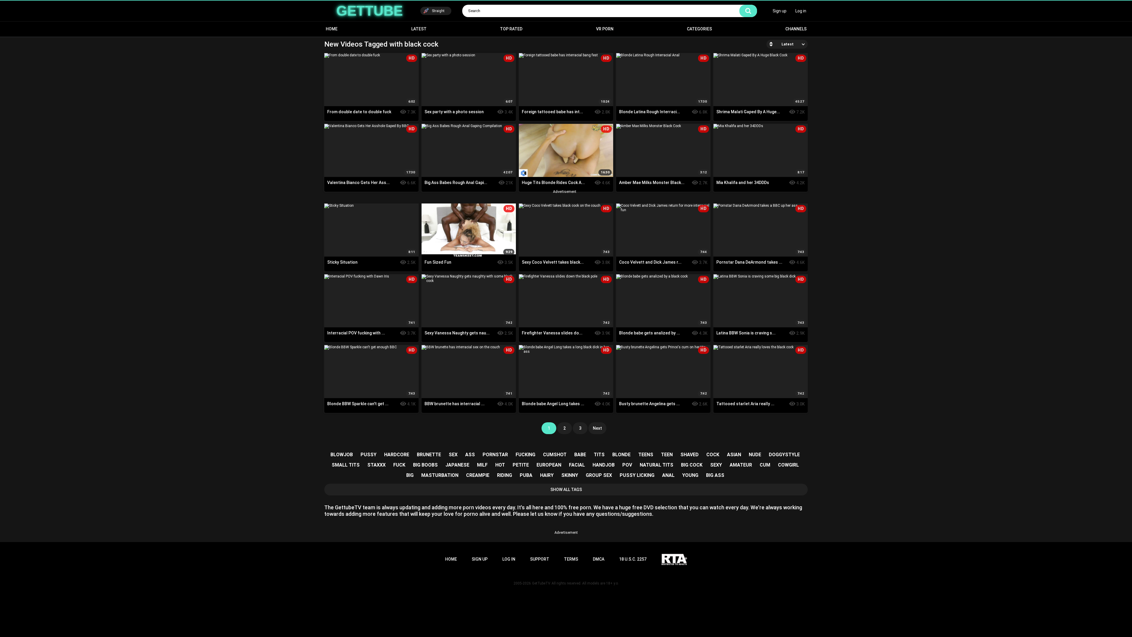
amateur (741, 465)
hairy (547, 475)
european (549, 465)
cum (765, 465)
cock (712, 454)
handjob (604, 465)
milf (482, 465)
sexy (716, 465)
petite (521, 465)
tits (599, 454)
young (690, 475)
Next (597, 428)
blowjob (341, 454)
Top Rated (511, 29)
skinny (569, 475)
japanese (457, 465)
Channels (796, 29)
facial (577, 465)
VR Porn (604, 29)
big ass (715, 475)
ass (470, 454)
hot (500, 465)
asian (734, 454)
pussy (368, 454)
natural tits (656, 465)
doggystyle (784, 454)
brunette (429, 454)
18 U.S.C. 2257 (632, 559)
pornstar (495, 454)
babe (580, 454)
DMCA (598, 559)
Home (332, 29)
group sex (599, 475)
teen (667, 454)
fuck (399, 465)
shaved (689, 454)
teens (645, 454)
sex (453, 454)
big (410, 475)
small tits (346, 465)
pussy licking (637, 475)
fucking (525, 454)
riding (504, 475)
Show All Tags (566, 489)
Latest (419, 29)
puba (526, 475)
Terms (571, 559)
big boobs (425, 465)
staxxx (376, 465)
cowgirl (788, 465)
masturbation (439, 475)
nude (755, 454)
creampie (477, 475)
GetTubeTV (541, 583)
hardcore (396, 454)
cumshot (555, 454)
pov (627, 465)
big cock (691, 465)
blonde (621, 454)
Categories (699, 29)
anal (668, 475)
